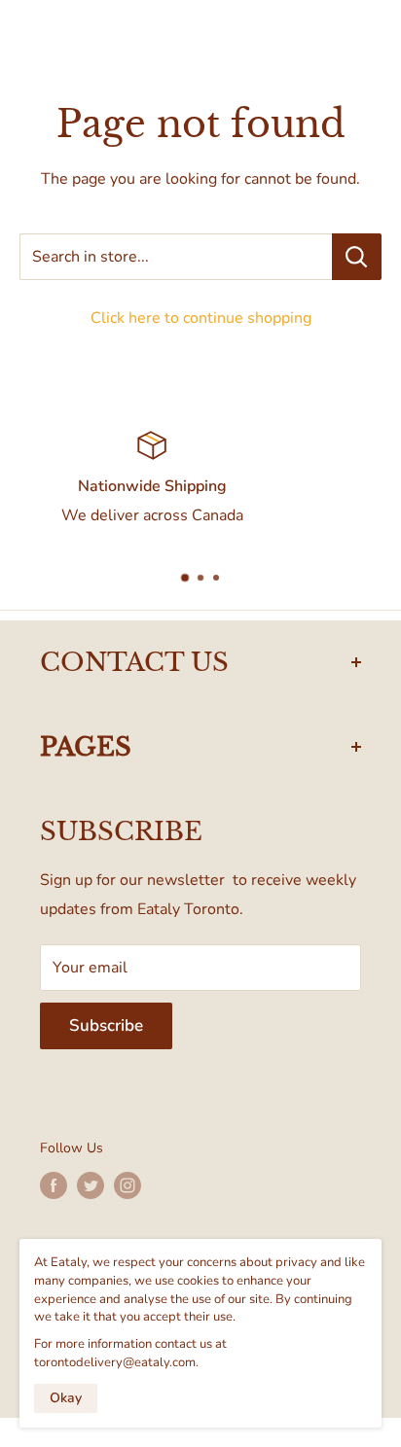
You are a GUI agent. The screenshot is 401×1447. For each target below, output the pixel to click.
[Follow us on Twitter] (90, 1185)
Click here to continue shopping (201, 318)
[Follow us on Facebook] (53, 1185)
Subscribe (106, 1025)
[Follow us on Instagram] (127, 1185)
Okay (66, 1398)
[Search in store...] (357, 256)
